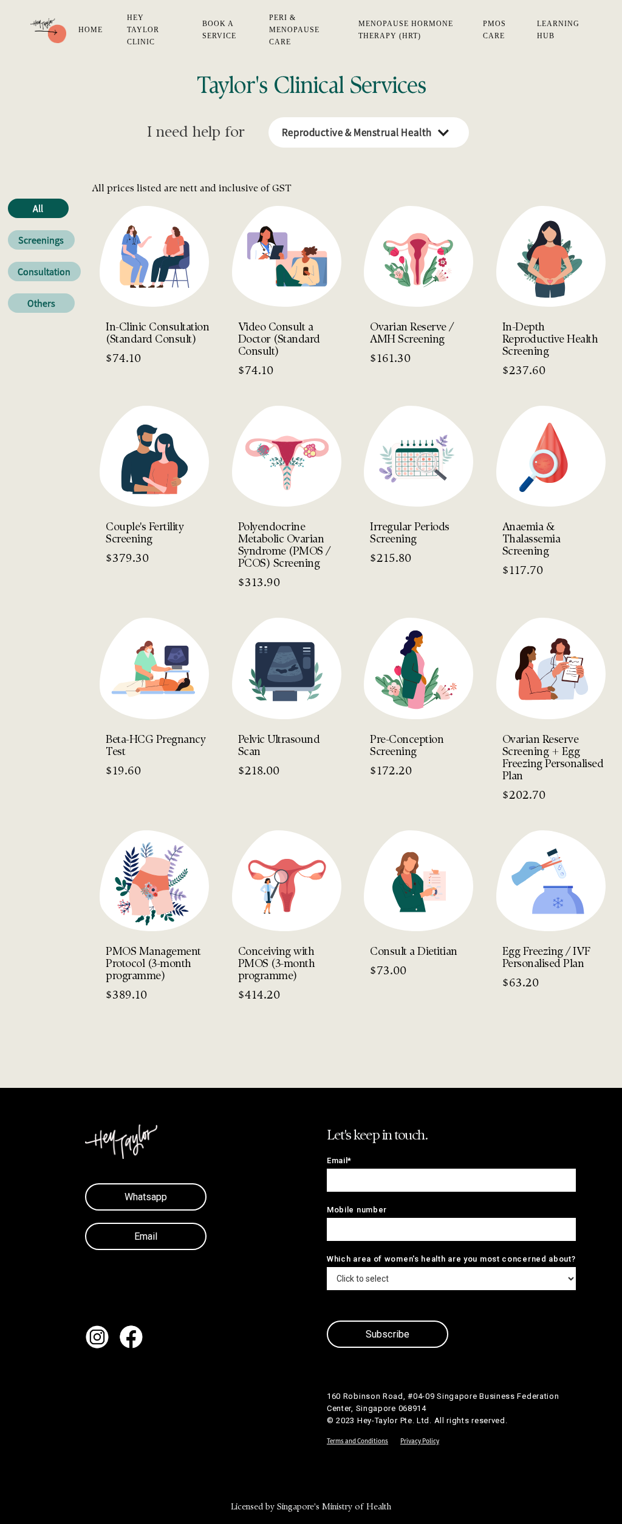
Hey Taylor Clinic (143, 29)
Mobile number (357, 1209)
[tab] (38, 208)
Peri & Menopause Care (294, 29)
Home (90, 30)
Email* (339, 1160)
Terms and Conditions (357, 1441)
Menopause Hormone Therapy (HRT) (405, 29)
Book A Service (219, 29)
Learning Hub (558, 29)
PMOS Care (494, 29)
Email (146, 1236)
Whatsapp (146, 1197)
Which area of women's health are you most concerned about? (451, 1258)
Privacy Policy (419, 1441)
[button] (368, 132)
